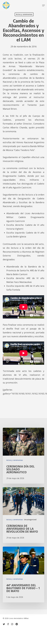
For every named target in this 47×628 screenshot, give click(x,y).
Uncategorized (30, 519)
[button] (43, 5)
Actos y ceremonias (24, 14)
